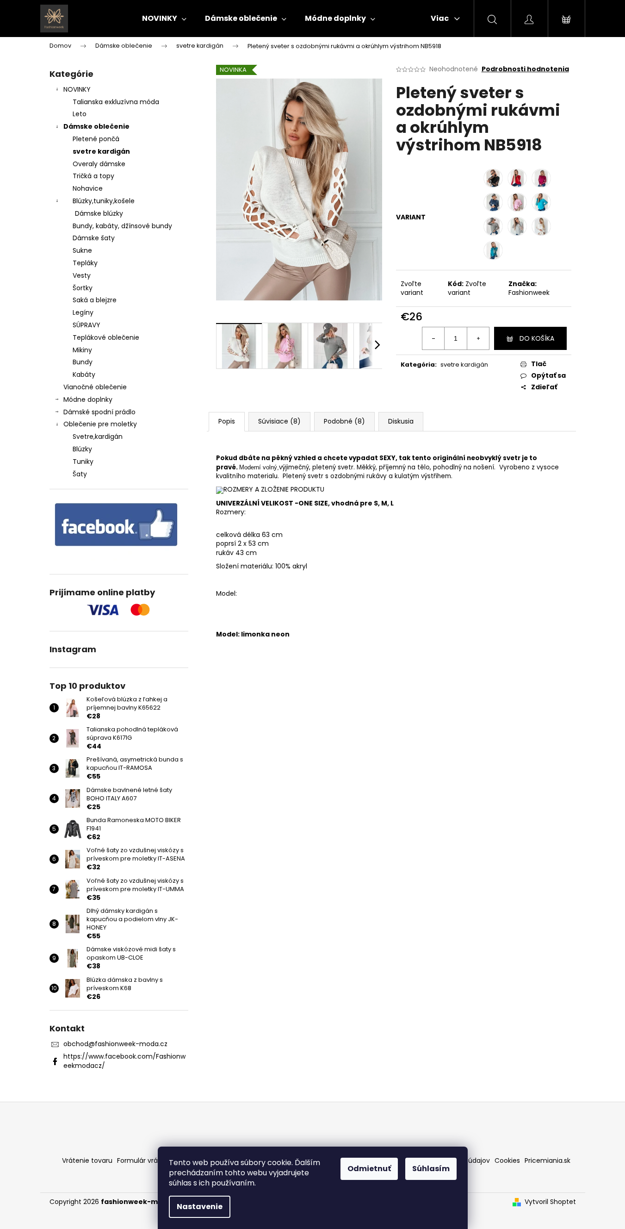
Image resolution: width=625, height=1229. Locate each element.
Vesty (82, 275)
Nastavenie (200, 1206)
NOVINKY (77, 89)
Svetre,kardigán (98, 436)
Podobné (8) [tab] (344, 421)
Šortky (83, 288)
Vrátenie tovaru (87, 1160)
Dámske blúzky (99, 213)
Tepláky (85, 263)
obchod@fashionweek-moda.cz (115, 1043)
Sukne (82, 250)
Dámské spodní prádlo (99, 412)
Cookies (507, 1160)
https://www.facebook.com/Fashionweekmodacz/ (124, 1061)
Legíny (83, 312)
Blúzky (82, 449)
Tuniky (83, 461)
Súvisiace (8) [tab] (279, 421)
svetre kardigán (101, 151)
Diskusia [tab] (401, 421)
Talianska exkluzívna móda (116, 101)
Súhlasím (431, 1168)
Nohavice (88, 188)
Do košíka (537, 338)
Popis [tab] (226, 421)
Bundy (83, 362)
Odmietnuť (369, 1168)
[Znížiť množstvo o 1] (433, 338)
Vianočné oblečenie (95, 387)
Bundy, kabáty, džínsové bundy (122, 226)
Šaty (80, 474)
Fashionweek (529, 292)
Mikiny (82, 350)
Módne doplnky (87, 399)
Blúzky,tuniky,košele (104, 201)
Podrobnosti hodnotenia (525, 69)
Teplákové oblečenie (106, 337)
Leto (80, 114)
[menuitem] (164, 18)
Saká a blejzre (95, 300)
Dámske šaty (94, 238)
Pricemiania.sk (547, 1160)
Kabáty (84, 374)
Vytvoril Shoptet (550, 1202)
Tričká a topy (93, 176)
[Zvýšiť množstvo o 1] (478, 338)
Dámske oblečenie (96, 126)
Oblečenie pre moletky (100, 424)
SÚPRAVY (86, 325)
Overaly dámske (99, 163)
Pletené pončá (96, 138)
